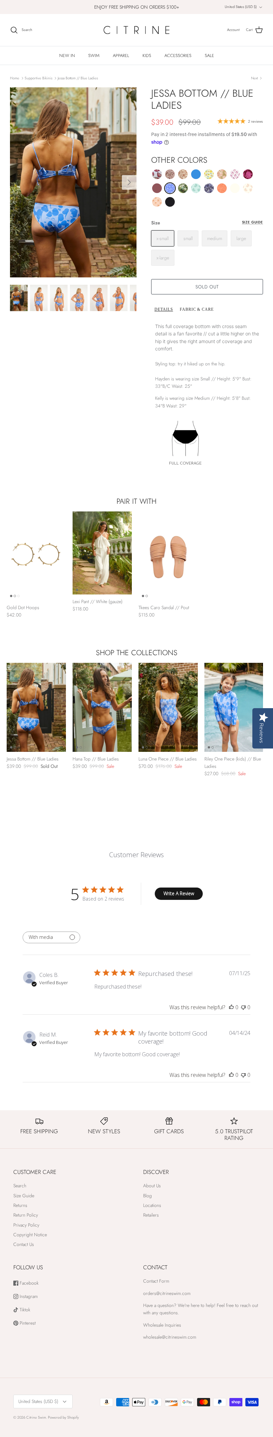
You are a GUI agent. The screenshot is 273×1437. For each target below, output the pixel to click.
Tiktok (24, 1309)
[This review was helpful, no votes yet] (231, 1007)
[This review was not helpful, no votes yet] (243, 1007)
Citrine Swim (36, 1417)
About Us (152, 1185)
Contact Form (156, 1281)
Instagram (28, 1296)
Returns (20, 1205)
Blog (147, 1195)
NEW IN (67, 55)
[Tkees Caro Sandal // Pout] (168, 555)
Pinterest (27, 1323)
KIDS (146, 55)
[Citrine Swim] (136, 30)
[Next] (129, 182)
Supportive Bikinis (38, 77)
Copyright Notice (30, 1234)
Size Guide (252, 222)
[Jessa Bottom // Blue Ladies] (36, 707)
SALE (209, 55)
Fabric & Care (197, 309)
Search (19, 1185)
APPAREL (121, 55)
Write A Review (178, 893)
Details (163, 309)
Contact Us (23, 1244)
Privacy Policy (26, 1225)
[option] (73, 182)
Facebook (28, 1283)
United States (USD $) (241, 6)
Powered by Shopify (63, 1417)
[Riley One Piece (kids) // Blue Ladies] (234, 707)
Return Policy (25, 1215)
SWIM (94, 55)
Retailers (151, 1215)
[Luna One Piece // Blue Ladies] (168, 707)
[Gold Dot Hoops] (36, 555)
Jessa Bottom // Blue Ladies (78, 77)
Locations (152, 1205)
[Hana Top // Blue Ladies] (102, 707)
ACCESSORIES (177, 55)
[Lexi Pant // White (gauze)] (102, 552)
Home (14, 77)
